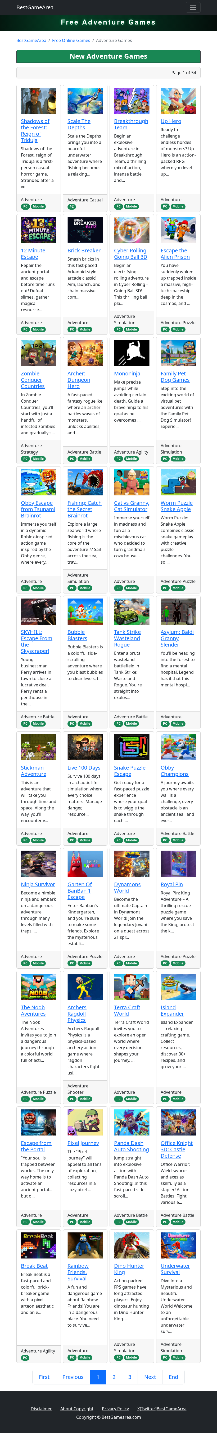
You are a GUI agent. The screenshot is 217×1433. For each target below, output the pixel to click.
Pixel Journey (83, 1143)
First (44, 1376)
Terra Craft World (127, 1010)
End (173, 1376)
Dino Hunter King (129, 1269)
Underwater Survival (175, 1269)
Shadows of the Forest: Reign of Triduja (35, 130)
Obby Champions (175, 770)
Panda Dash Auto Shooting (131, 1146)
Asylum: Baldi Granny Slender (177, 638)
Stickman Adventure (33, 770)
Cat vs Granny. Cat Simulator (131, 506)
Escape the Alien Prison (175, 253)
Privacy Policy (115, 1409)
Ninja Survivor (38, 884)
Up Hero (171, 121)
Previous (73, 1376)
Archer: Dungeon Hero (78, 380)
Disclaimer (41, 1409)
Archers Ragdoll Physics (77, 1014)
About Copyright (76, 1409)
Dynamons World (127, 887)
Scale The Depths (79, 124)
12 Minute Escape (33, 253)
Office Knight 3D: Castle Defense (177, 1149)
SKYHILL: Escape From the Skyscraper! (36, 641)
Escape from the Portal (36, 1146)
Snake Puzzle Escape (130, 770)
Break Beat (34, 1265)
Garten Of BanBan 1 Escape (79, 891)
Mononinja (127, 373)
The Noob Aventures (33, 1010)
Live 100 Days (84, 767)
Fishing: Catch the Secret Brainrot (84, 509)
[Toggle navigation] (193, 7)
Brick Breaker (84, 250)
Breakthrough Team (131, 124)
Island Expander (172, 1010)
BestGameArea (34, 7)
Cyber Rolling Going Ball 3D (130, 253)
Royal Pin (172, 884)
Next (150, 1376)
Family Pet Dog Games (175, 376)
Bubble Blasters (77, 635)
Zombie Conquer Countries (33, 380)
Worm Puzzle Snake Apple (177, 506)
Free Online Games (71, 40)
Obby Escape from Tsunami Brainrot (38, 509)
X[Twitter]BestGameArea (162, 1409)
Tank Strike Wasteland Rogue (127, 638)
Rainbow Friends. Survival (78, 1272)
